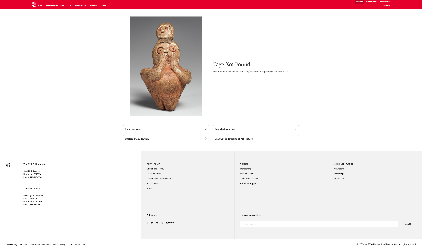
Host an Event (246, 174)
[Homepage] (34, 4)
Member (374, 2)
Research (93, 6)
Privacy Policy (59, 244)
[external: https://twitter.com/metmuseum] (152, 222)
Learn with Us (80, 6)
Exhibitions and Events (55, 6)
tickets (361, 2)
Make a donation (385, 2)
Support (244, 164)
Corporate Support (248, 183)
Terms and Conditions (40, 244)
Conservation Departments (159, 179)
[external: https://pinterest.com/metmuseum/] (157, 222)
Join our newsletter (250, 215)
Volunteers (339, 169)
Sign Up (408, 224)
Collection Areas (154, 174)
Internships (339, 179)
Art (69, 6)
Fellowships (339, 174)
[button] (386, 6)
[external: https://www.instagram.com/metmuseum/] (162, 222)
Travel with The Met (249, 179)
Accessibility (152, 183)
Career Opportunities (343, 164)
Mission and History (155, 169)
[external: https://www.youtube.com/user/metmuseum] (170, 222)
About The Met (153, 164)
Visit (40, 6)
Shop (104, 6)
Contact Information (76, 244)
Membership (246, 169)
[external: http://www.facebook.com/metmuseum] (147, 222)
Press (149, 188)
